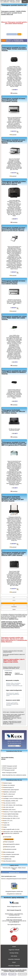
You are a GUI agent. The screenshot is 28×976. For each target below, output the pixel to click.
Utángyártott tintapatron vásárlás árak (14, 891)
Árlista (4, 715)
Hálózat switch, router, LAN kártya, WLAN (12, 831)
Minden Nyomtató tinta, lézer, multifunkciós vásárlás (14, 775)
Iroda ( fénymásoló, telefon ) (9, 861)
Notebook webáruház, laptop (9, 667)
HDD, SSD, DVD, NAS (8, 807)
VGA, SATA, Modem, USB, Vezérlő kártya (12, 805)
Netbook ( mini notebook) (9, 785)
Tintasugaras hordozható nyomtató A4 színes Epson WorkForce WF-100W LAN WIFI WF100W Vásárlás (13, 499)
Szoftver (5, 827)
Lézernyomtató (7, 836)
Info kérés (14, 956)
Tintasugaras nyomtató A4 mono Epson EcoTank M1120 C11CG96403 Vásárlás (13, 282)
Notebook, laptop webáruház (14, 897)
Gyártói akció (21, 714)
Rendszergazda (6, 718)
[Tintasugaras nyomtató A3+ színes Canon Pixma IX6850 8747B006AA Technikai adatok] (14, 388)
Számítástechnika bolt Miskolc (17, 712)
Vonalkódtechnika (7, 858)
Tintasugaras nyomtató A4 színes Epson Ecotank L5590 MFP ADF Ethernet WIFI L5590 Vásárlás (14, 554)
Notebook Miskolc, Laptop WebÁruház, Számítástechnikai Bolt (14, 914)
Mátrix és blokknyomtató (8, 852)
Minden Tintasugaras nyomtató (9, 772)
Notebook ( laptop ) (7, 783)
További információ (22, 974)
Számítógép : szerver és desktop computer (13, 798)
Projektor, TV (6, 822)
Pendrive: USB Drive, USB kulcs (10, 816)
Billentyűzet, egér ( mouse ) (9, 809)
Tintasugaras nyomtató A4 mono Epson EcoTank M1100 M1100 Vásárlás (13, 141)
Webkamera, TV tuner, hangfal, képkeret (12, 811)
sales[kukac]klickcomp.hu (15, 917)
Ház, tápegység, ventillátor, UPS (10, 800)
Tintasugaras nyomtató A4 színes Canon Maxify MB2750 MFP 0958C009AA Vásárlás (14, 183)
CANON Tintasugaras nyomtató (9, 766)
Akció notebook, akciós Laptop (10, 714)
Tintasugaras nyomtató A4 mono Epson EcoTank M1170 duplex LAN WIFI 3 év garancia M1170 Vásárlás (14, 443)
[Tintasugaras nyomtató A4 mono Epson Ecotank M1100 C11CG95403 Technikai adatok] (14, 115)
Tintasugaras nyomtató (15, 1)
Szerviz (17, 716)
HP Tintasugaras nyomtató (8, 770)
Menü (24, 1)
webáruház (10, 650)
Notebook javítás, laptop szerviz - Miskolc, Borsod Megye (14, 868)
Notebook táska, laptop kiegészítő (11, 789)
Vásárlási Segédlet (14, 965)
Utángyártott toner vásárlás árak (14, 893)
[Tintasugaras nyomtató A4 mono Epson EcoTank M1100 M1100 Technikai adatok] (14, 157)
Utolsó (21, 39)
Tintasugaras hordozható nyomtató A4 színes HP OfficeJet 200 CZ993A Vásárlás (13, 411)
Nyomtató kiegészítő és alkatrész (12, 844)
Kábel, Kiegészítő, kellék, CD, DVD (11, 829)
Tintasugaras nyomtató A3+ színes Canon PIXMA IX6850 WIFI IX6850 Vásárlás (14, 318)
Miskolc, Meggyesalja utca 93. (14, 906)
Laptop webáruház (10, 0)
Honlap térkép (14, 953)
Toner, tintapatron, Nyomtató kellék (11, 854)
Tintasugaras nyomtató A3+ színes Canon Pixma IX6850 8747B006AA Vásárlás (14, 372)
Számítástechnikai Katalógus (13, 715)
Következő (16, 39)
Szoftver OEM (6, 825)
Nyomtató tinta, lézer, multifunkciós (11, 833)
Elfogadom (4, 974)
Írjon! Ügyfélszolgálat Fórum (14, 924)
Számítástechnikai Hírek (8, 716)
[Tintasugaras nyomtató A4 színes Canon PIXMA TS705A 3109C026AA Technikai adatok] (14, 64)
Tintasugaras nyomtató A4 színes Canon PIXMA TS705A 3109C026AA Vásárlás (14, 49)
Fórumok (10, 719)
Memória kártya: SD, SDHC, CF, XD (11, 818)
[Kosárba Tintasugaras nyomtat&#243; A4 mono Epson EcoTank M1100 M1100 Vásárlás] (17, 173)
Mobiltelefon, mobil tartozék (9, 791)
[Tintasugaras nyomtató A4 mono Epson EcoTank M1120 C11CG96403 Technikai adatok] (14, 298)
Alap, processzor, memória (9, 802)
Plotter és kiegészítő (9, 841)
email (14, 946)
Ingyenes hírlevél (14, 949)
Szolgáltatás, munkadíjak (9, 856)
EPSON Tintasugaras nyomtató (9, 768)
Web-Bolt (18, 0)
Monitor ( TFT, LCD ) (7, 820)
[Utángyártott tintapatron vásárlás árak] (14, 889)
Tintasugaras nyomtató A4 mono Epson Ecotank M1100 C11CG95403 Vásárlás (13, 100)
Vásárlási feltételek (14, 959)
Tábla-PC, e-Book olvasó (9, 794)
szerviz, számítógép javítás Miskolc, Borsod (11, 668)
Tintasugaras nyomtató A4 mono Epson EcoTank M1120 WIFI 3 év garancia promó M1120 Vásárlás (13, 229)
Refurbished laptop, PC (8, 787)
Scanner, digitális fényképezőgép (10, 814)
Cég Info (19, 718)
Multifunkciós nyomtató (9, 846)
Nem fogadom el (12, 974)
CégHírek (5, 719)
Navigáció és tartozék (8, 796)
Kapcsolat (13, 718)
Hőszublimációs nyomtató (10, 849)
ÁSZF (14, 962)
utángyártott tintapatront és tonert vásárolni (16, 878)
